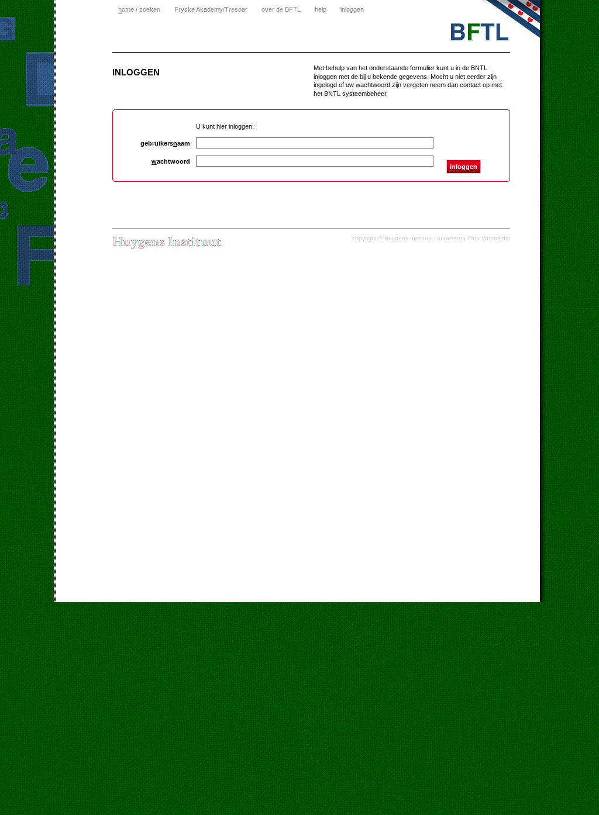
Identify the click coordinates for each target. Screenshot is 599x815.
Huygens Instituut (408, 238)
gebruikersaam (165, 143)
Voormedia (495, 238)
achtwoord (171, 161)
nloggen (463, 166)
